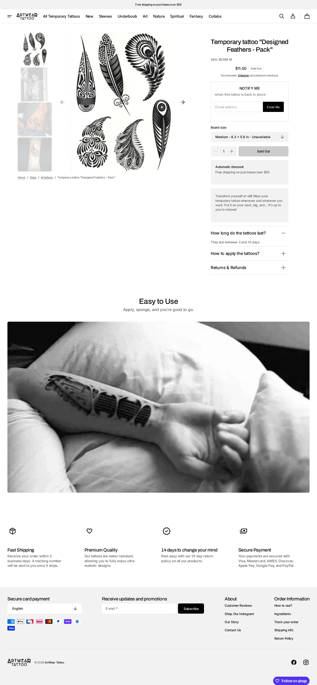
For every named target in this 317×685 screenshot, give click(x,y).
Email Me (273, 107)
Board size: (219, 127)
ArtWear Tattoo (55, 662)
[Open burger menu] (9, 16)
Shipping (243, 75)
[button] (282, 16)
